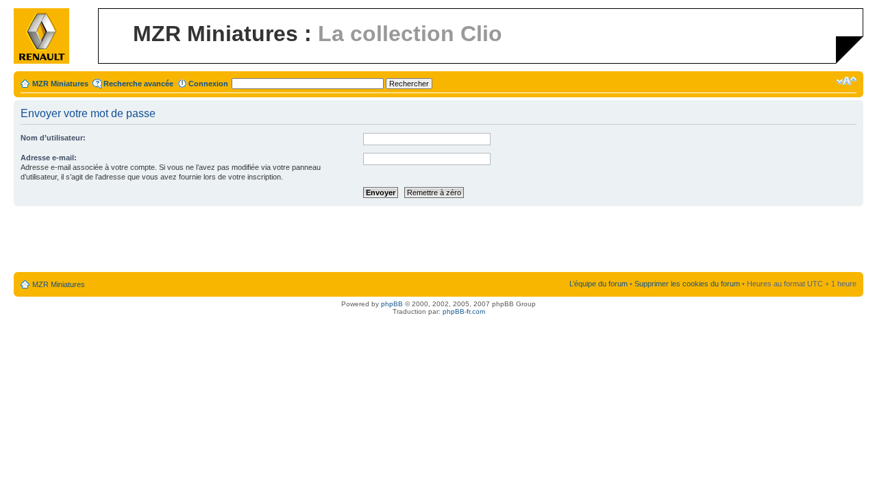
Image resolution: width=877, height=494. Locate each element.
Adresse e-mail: (49, 157)
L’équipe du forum (598, 284)
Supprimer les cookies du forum (687, 284)
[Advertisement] (438, 240)
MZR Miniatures (60, 83)
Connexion (208, 83)
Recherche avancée (138, 83)
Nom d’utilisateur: (53, 138)
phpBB (392, 304)
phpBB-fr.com (464, 311)
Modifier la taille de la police (846, 81)
